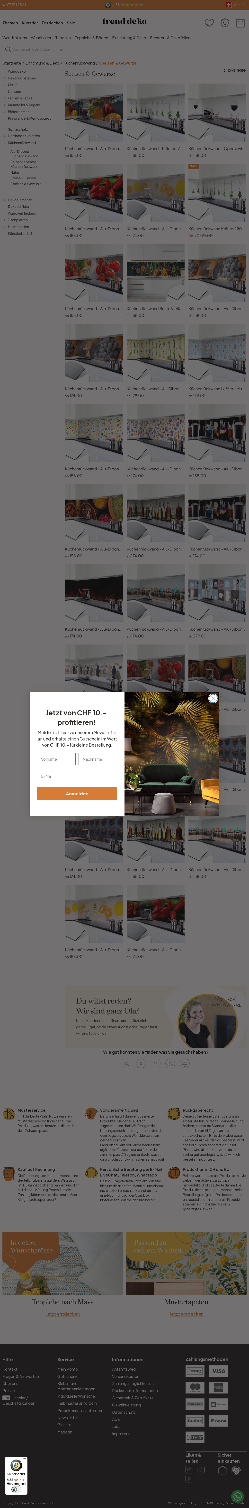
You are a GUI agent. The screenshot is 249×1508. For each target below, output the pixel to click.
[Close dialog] (213, 698)
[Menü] (24, 1460)
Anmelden (77, 793)
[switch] (16, 1489)
